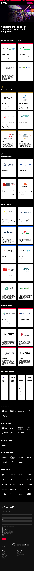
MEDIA (12, 544)
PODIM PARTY (4, 557)
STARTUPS (18, 551)
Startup (3, 527)
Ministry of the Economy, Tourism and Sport (8, 73)
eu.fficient (4, 319)
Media (3, 534)
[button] (17, 3)
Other (3, 535)
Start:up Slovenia (5, 54)
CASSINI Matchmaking (23, 170)
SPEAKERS (3, 551)
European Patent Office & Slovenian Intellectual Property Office (8, 190)
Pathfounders (29, 381)
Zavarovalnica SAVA (6, 293)
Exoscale (4, 256)
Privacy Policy (24, 568)
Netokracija (21, 380)
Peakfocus (21, 358)
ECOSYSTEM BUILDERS (20, 554)
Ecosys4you (4, 358)
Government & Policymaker (6, 533)
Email (3, 519)
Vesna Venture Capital (23, 122)
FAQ (11, 546)
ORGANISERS (13, 543)
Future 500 (21, 141)
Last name (4, 516)
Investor (3, 528)
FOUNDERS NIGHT (4, 555)
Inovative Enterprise (5, 529)
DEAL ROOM (3, 552)
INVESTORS (19, 552)
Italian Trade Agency (6, 141)
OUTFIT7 (3, 339)
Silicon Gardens (22, 54)
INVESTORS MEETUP (5, 556)
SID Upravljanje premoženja (24, 218)
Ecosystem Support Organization (7, 531)
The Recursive (4, 381)
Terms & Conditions (13, 537)
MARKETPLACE (4, 554)
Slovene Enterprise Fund (23, 73)
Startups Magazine (12, 381)
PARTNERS (3, 558)
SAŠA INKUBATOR (5, 218)
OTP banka (21, 293)
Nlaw (20, 339)
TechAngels (21, 256)
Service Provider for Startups (6, 530)
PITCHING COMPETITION (5, 553)
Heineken (20, 237)
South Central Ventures (23, 103)
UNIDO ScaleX (5, 170)
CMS (19, 275)
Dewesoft (20, 190)
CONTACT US (13, 545)
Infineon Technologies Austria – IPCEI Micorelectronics (8, 122)
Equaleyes (4, 103)
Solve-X (3, 237)
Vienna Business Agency (7, 275)
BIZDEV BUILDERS (19, 553)
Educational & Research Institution (7, 532)
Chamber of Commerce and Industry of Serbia (24, 320)
